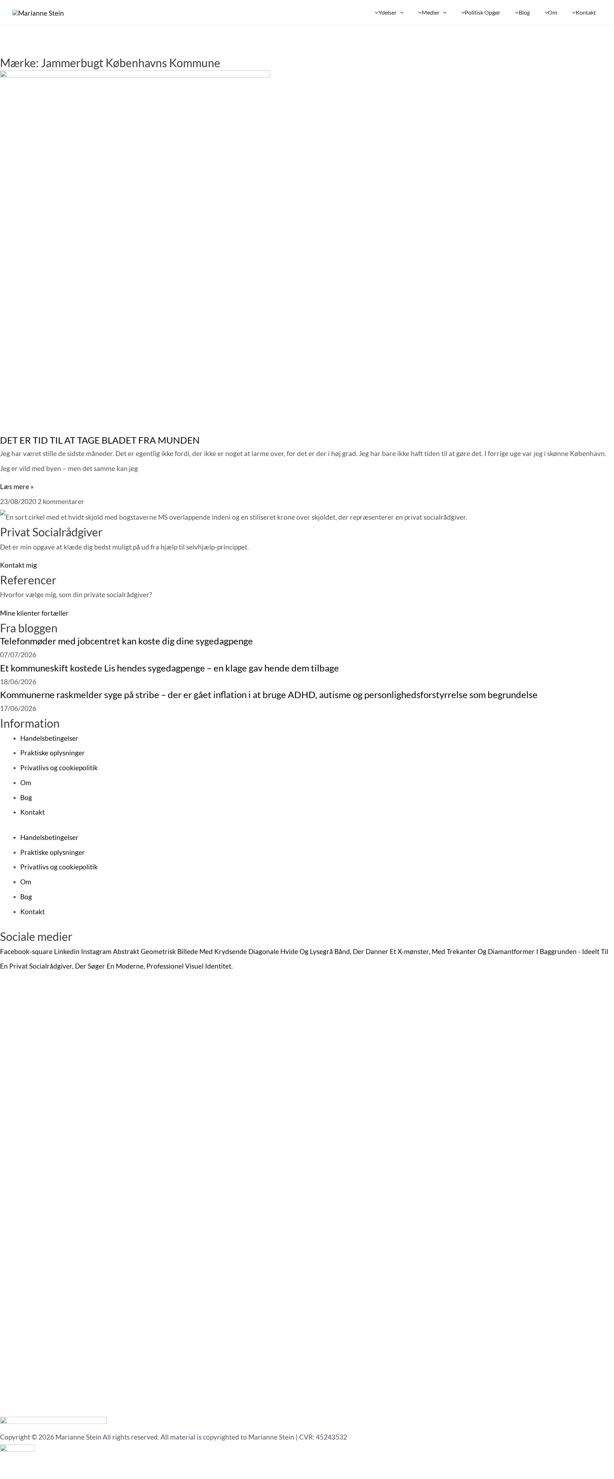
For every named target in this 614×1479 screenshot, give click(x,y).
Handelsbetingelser (49, 738)
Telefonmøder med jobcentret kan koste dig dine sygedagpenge (126, 641)
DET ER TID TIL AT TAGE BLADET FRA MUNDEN (100, 440)
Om (25, 782)
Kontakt (32, 812)
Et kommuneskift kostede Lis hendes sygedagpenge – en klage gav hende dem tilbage (169, 668)
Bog (26, 797)
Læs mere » (17, 486)
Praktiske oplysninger (52, 753)
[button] (400, 12)
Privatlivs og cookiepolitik (59, 767)
